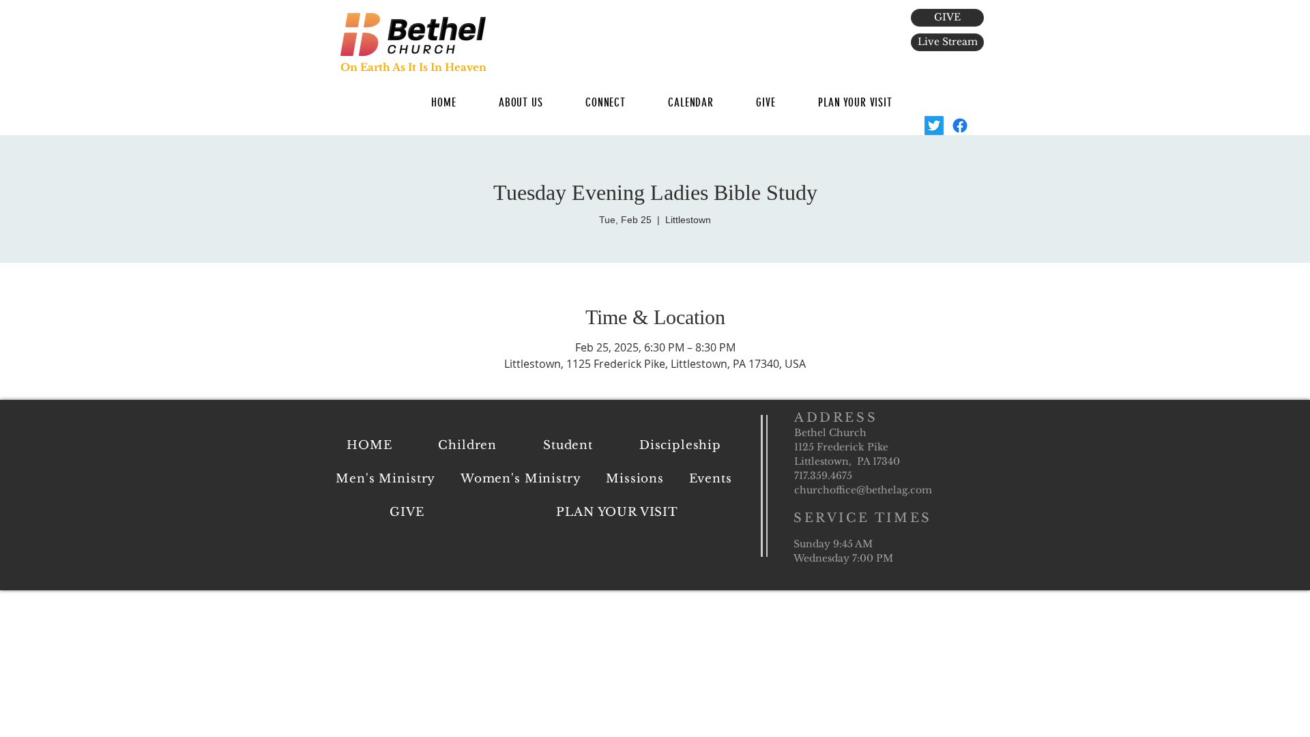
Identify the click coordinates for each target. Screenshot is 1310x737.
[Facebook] (960, 125)
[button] (521, 102)
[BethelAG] (934, 125)
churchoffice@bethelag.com (863, 490)
